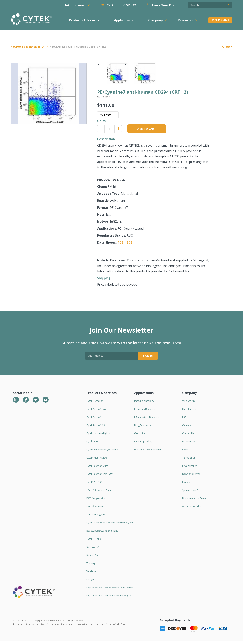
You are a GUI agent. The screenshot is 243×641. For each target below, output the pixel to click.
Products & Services (26, 46)
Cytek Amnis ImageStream (102, 449)
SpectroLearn (190, 490)
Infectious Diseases (144, 409)
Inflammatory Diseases (146, 417)
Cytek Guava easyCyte (99, 473)
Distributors (188, 441)
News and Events (191, 473)
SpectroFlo (92, 547)
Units (101, 121)
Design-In (91, 579)
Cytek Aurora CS (95, 425)
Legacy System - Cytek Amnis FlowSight (108, 595)
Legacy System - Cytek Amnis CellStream (109, 587)
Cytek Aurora (93, 417)
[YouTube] (46, 400)
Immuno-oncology (144, 400)
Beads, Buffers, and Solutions (102, 530)
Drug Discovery (142, 425)
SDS (129, 242)
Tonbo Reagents (95, 514)
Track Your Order (164, 5)
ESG (184, 417)
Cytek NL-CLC (94, 482)
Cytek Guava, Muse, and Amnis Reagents (110, 522)
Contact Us (188, 433)
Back (228, 46)
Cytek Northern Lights (98, 433)
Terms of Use (189, 457)
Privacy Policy (189, 466)
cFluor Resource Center (99, 490)
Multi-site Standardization (148, 449)
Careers (186, 425)
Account (129, 5)
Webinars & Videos (192, 506)
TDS (120, 242)
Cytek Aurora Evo (96, 409)
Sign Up (148, 356)
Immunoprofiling (143, 441)
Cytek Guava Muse (97, 466)
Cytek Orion (93, 441)
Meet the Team (190, 409)
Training (90, 563)
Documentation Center (194, 498)
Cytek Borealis (94, 400)
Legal (185, 449)
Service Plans (93, 555)
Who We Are (189, 400)
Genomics (139, 433)
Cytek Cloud (220, 20)
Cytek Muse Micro (96, 457)
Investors (187, 482)
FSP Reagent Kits (95, 498)
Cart (110, 5)
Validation (91, 571)
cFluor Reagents (95, 506)
